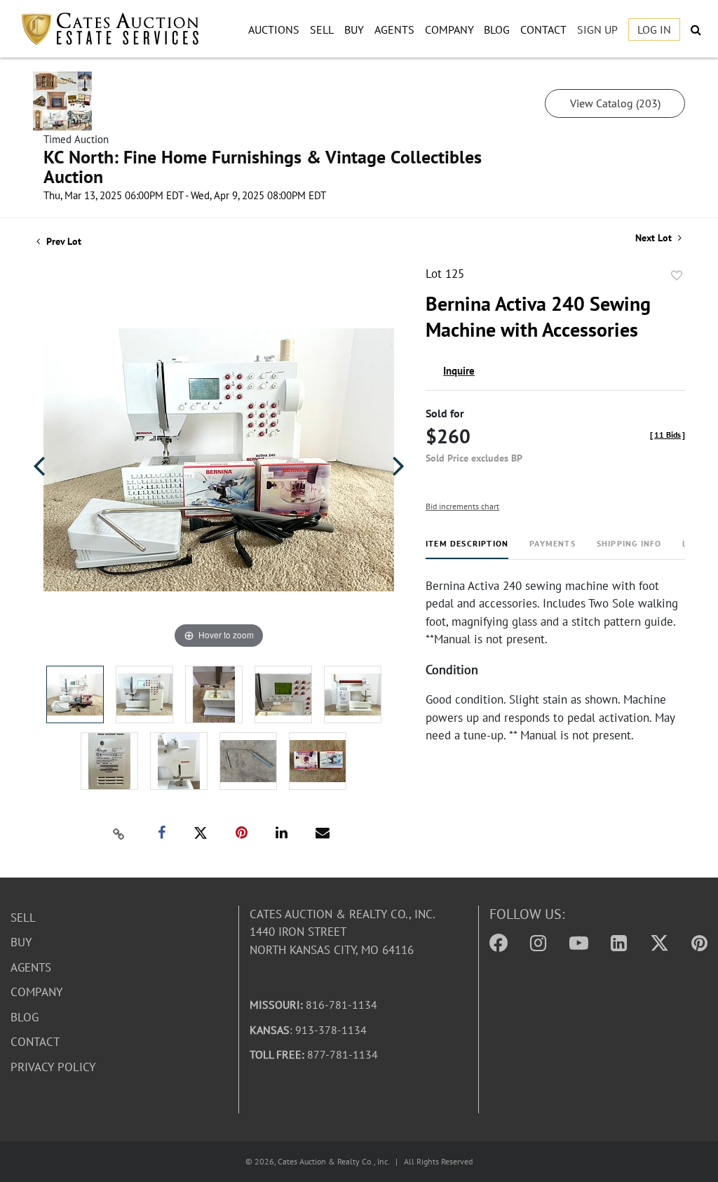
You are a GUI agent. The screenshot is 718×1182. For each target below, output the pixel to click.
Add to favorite (676, 275)
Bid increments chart (462, 506)
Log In (654, 29)
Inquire (459, 370)
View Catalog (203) (615, 103)
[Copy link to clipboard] (119, 833)
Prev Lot (62, 241)
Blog (497, 29)
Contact (543, 29)
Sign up (597, 29)
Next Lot (655, 238)
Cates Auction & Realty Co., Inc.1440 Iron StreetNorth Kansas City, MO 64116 (342, 932)
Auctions (273, 29)
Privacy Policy (53, 1067)
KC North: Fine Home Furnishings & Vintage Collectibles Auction (262, 166)
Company (449, 29)
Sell (322, 29)
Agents (394, 29)
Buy (354, 29)
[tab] (467, 549)
